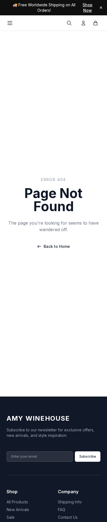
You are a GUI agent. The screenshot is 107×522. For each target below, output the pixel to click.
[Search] (69, 23)
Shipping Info (70, 502)
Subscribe (87, 456)
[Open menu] (9, 23)
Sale (11, 517)
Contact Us (68, 517)
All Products (17, 502)
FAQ (61, 509)
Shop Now (87, 7)
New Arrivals (18, 509)
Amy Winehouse (38, 418)
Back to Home (57, 246)
